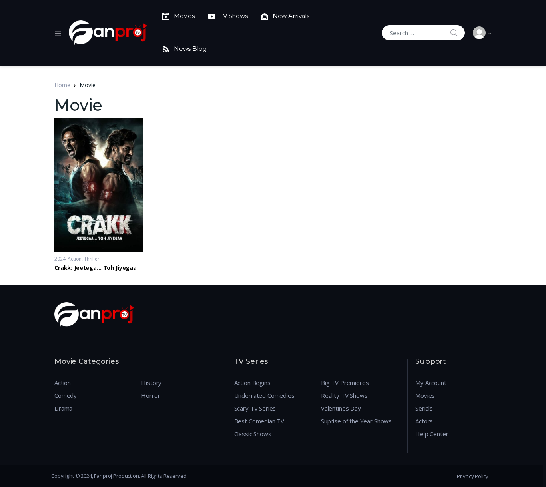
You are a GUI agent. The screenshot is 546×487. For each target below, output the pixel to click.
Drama (63, 408)
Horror (150, 395)
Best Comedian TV (259, 421)
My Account (430, 383)
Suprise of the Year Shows (356, 421)
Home (62, 85)
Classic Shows (252, 434)
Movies (425, 395)
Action (75, 258)
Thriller (92, 258)
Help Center (431, 434)
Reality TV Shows (344, 395)
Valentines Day (341, 408)
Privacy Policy (472, 476)
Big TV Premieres (345, 383)
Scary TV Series (255, 408)
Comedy (65, 395)
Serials (424, 408)
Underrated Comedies (264, 395)
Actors (424, 421)
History (151, 383)
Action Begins (252, 383)
